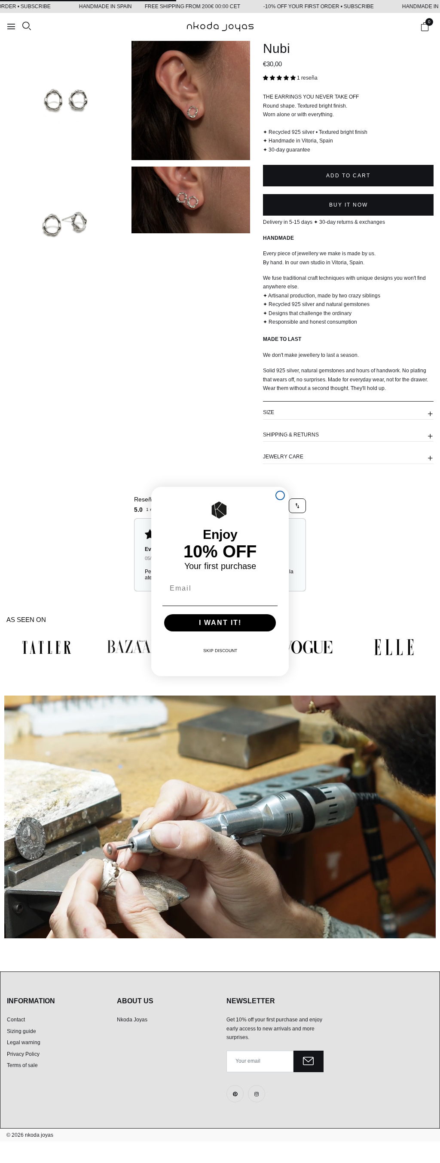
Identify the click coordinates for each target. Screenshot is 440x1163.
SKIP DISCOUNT (220, 650)
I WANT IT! (220, 622)
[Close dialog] (280, 495)
